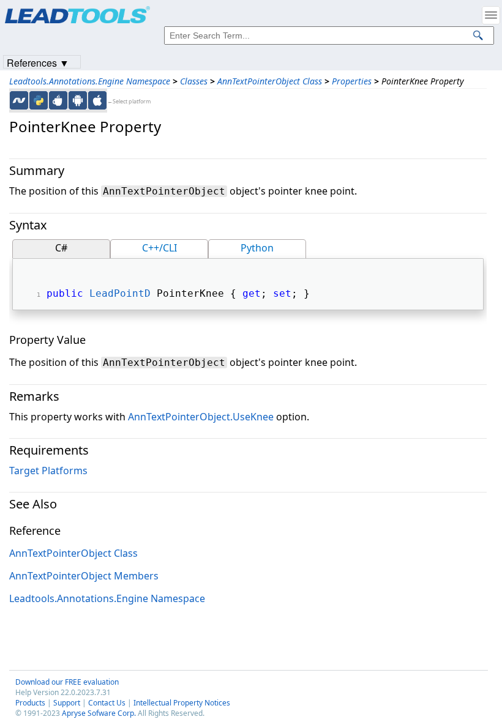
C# (61, 248)
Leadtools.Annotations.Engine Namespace (89, 81)
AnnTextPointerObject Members (84, 575)
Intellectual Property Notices (181, 703)
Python (257, 248)
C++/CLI (159, 248)
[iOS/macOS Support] (97, 100)
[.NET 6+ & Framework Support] (19, 100)
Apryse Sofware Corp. (99, 713)
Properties (352, 81)
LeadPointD (120, 293)
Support (66, 703)
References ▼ (38, 62)
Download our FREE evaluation (67, 682)
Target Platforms (48, 470)
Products (30, 703)
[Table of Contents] (491, 15)
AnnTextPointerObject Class (269, 81)
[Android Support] (78, 100)
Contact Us (107, 703)
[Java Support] (58, 100)
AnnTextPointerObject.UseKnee (201, 416)
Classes (194, 81)
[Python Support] (38, 100)
